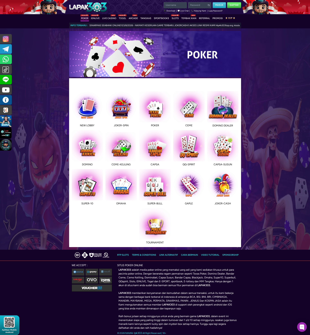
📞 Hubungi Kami (199, 11)
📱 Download (170, 11)
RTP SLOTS (123, 255)
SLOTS (175, 17)
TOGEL (122, 17)
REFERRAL (204, 18)
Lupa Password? (215, 11)
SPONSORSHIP (230, 255)
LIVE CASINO (109, 17)
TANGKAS (145, 18)
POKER (84, 17)
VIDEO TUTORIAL (210, 255)
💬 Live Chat (183, 11)
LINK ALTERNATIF (168, 255)
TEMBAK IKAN (188, 17)
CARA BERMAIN (189, 255)
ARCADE (133, 17)
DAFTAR (234, 5)
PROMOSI (217, 18)
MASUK (219, 5)
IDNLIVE (95, 17)
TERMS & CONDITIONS (144, 255)
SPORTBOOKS (161, 18)
